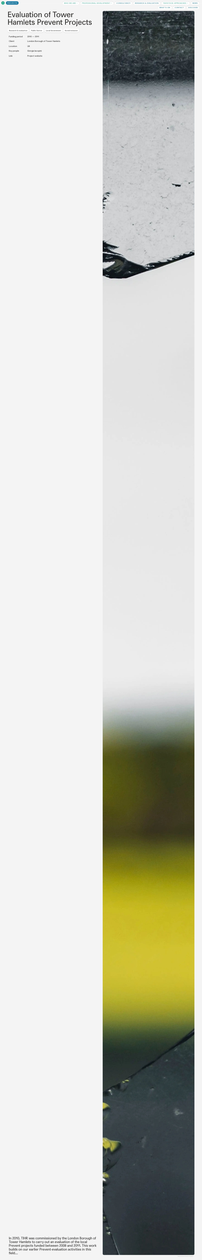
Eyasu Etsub (184, 1256)
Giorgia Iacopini (34, 51)
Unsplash (191, 1256)
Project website (34, 56)
